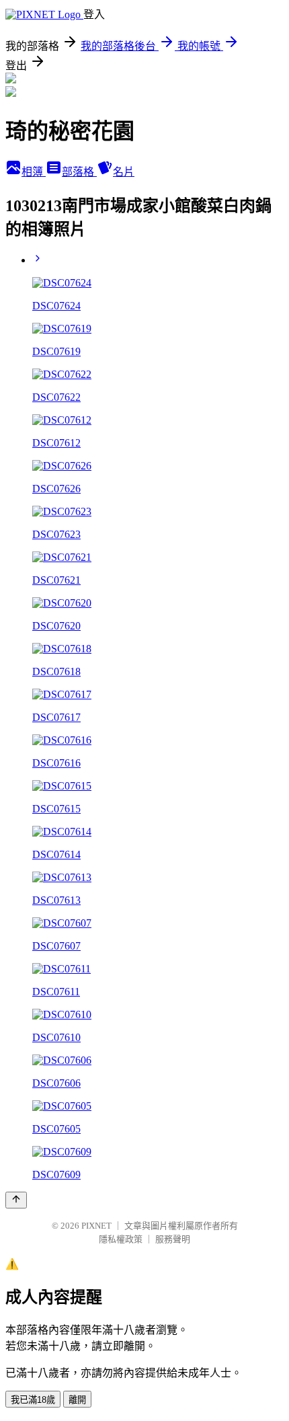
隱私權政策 (120, 1239)
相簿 (34, 172)
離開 (77, 1400)
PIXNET (96, 1226)
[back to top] (16, 1200)
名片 (123, 172)
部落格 (79, 172)
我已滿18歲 (33, 1400)
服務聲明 (172, 1239)
